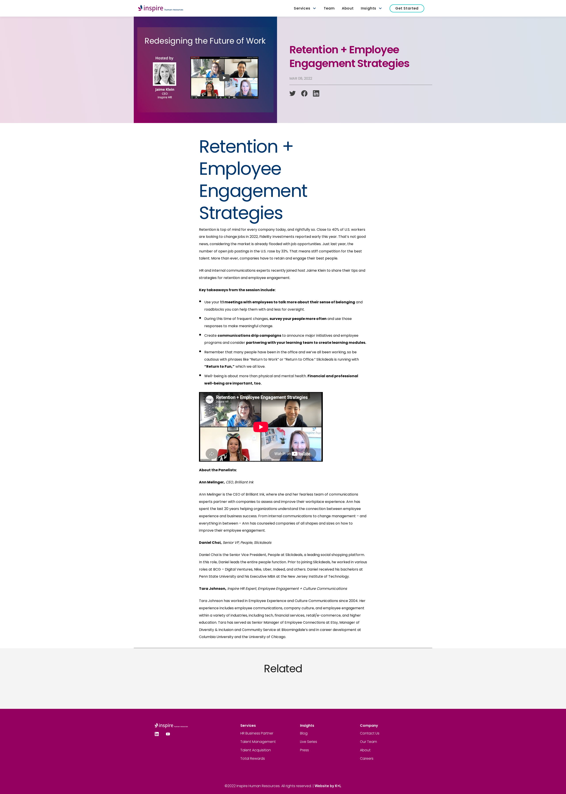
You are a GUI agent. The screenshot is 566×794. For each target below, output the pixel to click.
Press (304, 750)
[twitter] (292, 93)
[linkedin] (316, 93)
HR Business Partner (256, 733)
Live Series (308, 741)
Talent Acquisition (255, 750)
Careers (366, 758)
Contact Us (369, 733)
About (365, 750)
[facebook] (304, 93)
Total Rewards (252, 758)
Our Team (368, 741)
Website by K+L (328, 786)
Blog (304, 733)
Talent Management (258, 741)
